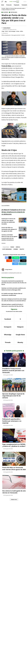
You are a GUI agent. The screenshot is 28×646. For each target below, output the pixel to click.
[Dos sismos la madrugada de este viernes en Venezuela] (14, 482)
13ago (3, 31)
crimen (17, 31)
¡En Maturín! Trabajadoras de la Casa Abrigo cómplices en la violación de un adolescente (13, 212)
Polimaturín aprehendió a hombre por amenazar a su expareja (11, 421)
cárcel (6, 31)
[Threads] (8, 341)
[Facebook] (25, 270)
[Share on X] (7, 38)
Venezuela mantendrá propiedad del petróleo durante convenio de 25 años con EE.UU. (14, 282)
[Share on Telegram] (19, 38)
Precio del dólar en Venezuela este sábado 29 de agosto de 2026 (9, 229)
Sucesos (5, 12)
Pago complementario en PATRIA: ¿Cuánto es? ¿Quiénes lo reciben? (14, 445)
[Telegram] (20, 325)
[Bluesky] (20, 341)
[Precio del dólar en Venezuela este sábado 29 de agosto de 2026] (22, 229)
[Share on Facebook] (4, 38)
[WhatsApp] (8, 333)
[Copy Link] (24, 38)
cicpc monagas (12, 31)
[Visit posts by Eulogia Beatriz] (3, 269)
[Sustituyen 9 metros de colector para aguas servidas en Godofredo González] (22, 220)
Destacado (13, 12)
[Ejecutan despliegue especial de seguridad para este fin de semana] (14, 385)
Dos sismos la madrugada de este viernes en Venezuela (14, 492)
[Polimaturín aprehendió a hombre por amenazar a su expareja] (14, 410)
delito (21, 31)
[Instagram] (8, 325)
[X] (20, 317)
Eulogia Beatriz (6, 27)
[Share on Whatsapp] (10, 38)
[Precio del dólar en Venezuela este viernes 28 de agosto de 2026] (14, 459)
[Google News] (20, 333)
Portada (3, 8)
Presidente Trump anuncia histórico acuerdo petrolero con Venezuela (13, 370)
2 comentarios (5, 33)
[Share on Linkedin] (13, 38)
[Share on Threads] (22, 38)
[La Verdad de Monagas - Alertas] (14, 1)
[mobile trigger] (3, 2)
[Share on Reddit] (16, 38)
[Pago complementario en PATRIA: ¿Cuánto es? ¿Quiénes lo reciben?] (14, 436)
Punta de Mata (6, 66)
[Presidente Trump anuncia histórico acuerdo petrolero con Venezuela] (14, 360)
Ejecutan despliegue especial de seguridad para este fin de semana (13, 396)
